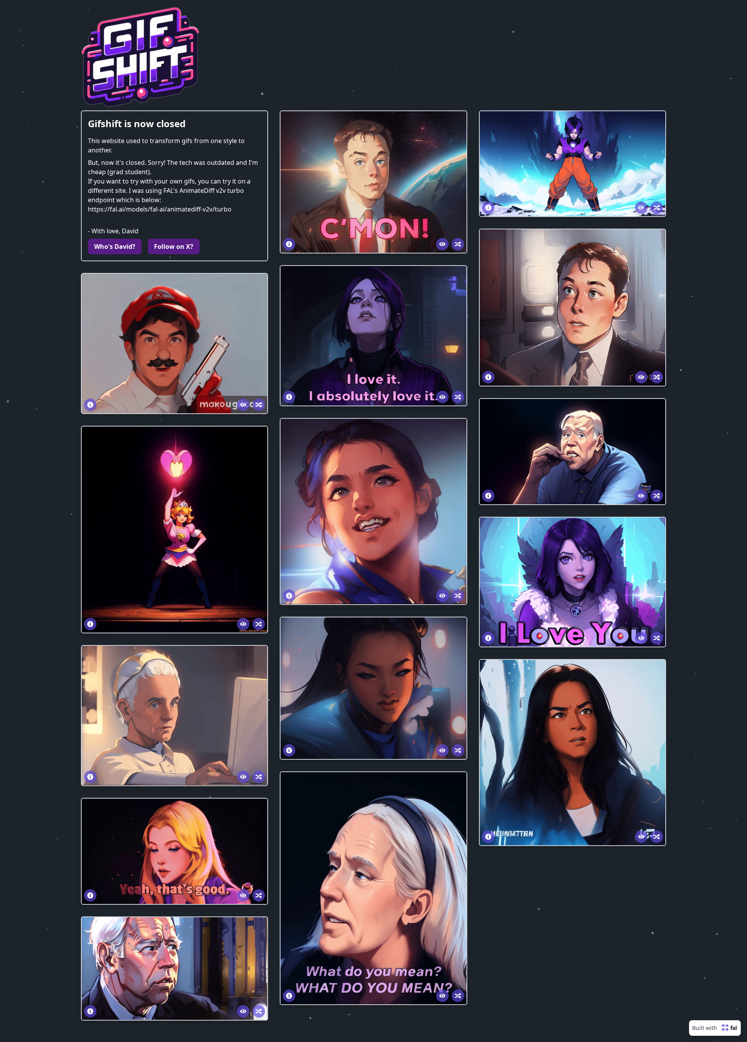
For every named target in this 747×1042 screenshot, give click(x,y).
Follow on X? (173, 246)
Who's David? (114, 246)
